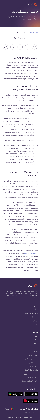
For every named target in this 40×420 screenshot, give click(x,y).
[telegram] (27, 47)
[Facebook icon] (30, 413)
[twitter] (34, 47)
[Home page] (33, 4)
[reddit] (5, 47)
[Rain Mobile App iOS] (31, 394)
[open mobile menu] (3, 4)
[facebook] (20, 47)
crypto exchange (31, 253)
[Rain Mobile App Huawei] (30, 401)
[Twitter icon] (37, 413)
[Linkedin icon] (34, 413)
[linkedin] (12, 47)
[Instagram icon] (26, 413)
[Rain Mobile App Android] (15, 394)
